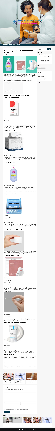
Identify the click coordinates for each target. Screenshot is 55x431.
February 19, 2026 (31, 382)
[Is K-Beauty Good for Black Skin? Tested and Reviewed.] (31, 376)
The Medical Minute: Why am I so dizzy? (43, 54)
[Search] (51, 44)
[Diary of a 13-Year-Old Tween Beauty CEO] (8, 376)
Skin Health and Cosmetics (7, 378)
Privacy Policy (14, 44)
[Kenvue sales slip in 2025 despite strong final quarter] (20, 376)
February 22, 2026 (8, 382)
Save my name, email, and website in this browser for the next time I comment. (16, 409)
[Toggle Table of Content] (21, 82)
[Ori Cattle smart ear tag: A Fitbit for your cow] (17, 420)
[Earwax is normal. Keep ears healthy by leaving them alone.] (27, 420)
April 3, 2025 (8, 54)
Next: (28, 366)
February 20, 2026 (19, 382)
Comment (5, 391)
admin (5, 54)
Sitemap (18, 44)
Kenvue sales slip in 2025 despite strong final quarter (44, 62)
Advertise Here (5, 44)
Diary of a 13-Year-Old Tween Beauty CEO (44, 60)
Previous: (12, 366)
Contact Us (10, 44)
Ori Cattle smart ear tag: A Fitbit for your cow (44, 56)
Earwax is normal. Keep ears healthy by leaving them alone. (43, 58)
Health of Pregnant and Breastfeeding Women (43, 74)
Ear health (39, 72)
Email (21, 402)
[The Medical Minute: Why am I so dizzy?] (8, 420)
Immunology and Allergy (41, 76)
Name (5, 402)
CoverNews (30, 429)
